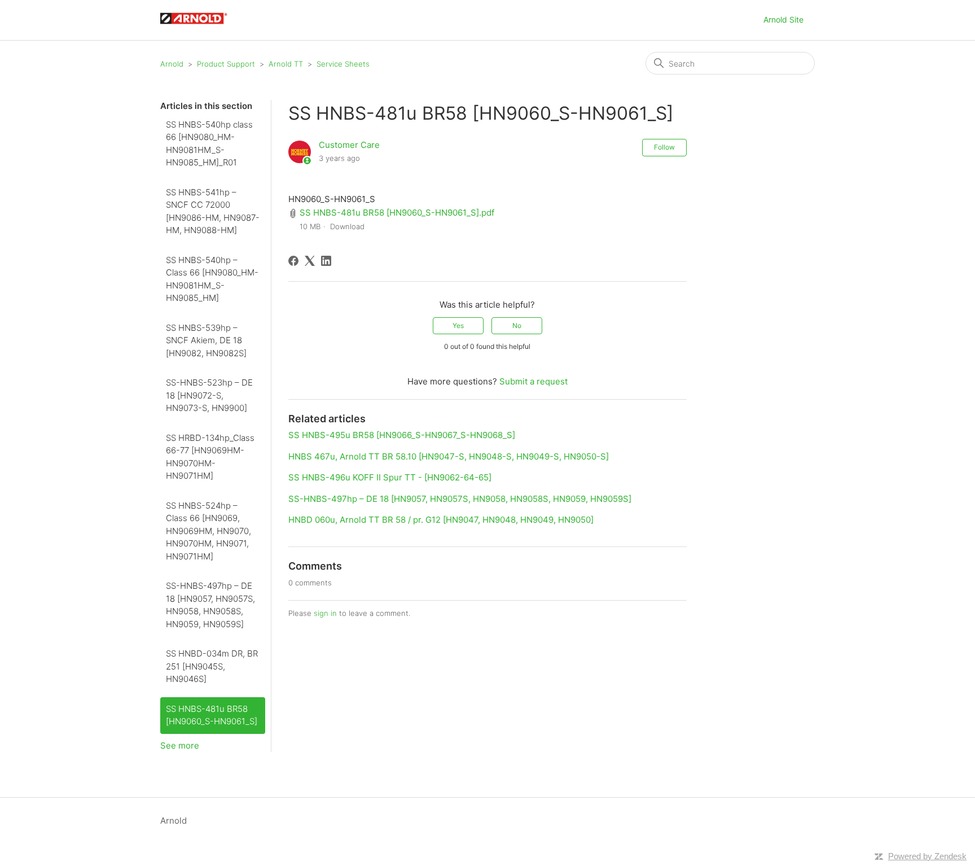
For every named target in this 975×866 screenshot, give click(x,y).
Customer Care (349, 144)
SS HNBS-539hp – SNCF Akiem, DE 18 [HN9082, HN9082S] (206, 340)
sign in (325, 613)
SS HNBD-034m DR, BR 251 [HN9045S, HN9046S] (212, 666)
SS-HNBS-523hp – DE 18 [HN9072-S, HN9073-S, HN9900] (209, 395)
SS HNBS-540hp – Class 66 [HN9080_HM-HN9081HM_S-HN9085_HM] (212, 279)
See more (179, 745)
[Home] (199, 25)
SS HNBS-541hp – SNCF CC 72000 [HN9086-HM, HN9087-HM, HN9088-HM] (213, 211)
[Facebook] (293, 261)
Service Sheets (343, 63)
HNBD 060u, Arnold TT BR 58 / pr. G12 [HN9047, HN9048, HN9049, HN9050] (441, 519)
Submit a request (533, 381)
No (516, 325)
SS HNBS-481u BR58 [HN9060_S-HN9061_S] (211, 715)
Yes (458, 325)
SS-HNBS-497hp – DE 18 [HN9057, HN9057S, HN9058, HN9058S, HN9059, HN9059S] (210, 604)
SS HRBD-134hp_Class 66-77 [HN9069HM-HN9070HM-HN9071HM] (210, 457)
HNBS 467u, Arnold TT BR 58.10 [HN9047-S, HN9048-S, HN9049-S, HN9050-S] (448, 456)
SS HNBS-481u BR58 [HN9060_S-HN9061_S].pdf (397, 212)
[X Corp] (310, 261)
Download (347, 226)
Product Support (226, 63)
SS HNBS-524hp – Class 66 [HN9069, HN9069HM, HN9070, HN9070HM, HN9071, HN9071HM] (208, 531)
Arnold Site (783, 19)
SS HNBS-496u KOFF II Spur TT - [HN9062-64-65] (389, 477)
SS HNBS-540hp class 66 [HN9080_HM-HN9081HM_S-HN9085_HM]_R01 (209, 143)
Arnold (171, 63)
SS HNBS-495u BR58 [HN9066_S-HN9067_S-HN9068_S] (401, 435)
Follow (664, 147)
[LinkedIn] (326, 261)
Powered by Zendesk (927, 856)
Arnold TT (286, 63)
